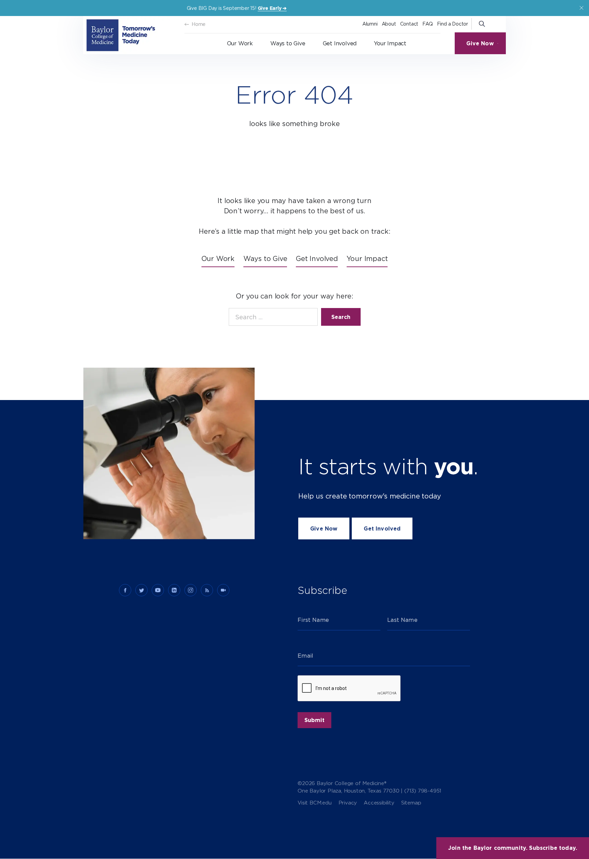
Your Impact (390, 43)
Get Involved (340, 43)
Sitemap (411, 803)
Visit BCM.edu (314, 803)
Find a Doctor (452, 24)
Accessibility (379, 803)
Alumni (370, 24)
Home (199, 24)
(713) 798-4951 (422, 791)
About (389, 24)
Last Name (402, 620)
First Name (313, 620)
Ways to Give (287, 43)
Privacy (347, 803)
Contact (409, 24)
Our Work (240, 43)
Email (305, 656)
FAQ (427, 24)
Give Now (476, 43)
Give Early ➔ (272, 8)
